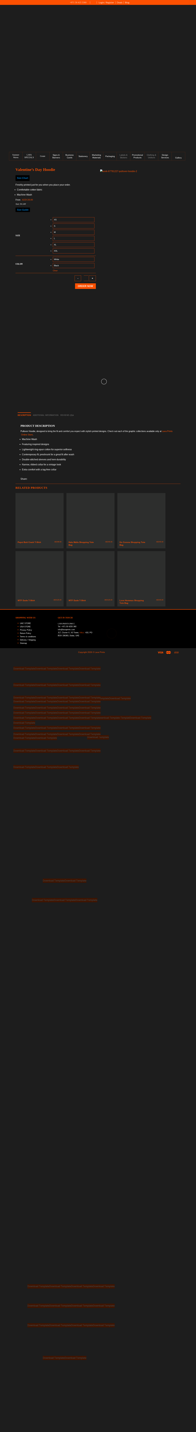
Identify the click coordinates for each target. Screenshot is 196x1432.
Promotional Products (137, 156)
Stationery (83, 156)
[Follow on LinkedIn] (192, 43)
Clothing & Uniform (151, 156)
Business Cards (69, 156)
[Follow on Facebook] (192, 24)
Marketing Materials (96, 156)
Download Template (24, 668)
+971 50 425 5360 (78, 2)
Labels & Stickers (123, 156)
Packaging (110, 156)
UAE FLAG (93, 4)
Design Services (165, 156)
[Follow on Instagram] (192, 30)
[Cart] (191, 2)
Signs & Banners (56, 156)
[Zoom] (104, 381)
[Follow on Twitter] (192, 36)
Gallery (178, 158)
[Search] (193, 76)
